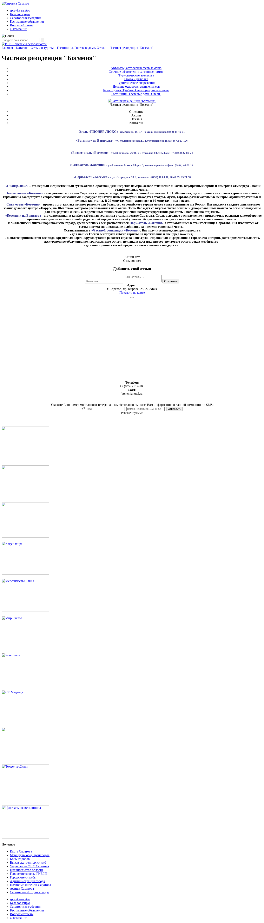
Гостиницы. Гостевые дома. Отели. (81, 47)
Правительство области (26, 870)
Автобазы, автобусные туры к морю (136, 68)
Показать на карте (132, 292)
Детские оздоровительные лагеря (136, 86)
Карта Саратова (21, 851)
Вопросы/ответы (21, 25)
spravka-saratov (20, 10)
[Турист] (25, 497)
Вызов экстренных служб (28, 862)
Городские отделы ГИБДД (28, 873)
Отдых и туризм (42, 47)
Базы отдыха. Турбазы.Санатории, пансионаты (136, 90)
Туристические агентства (136, 75)
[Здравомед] (25, 536)
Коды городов (20, 859)
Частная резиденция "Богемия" (132, 47)
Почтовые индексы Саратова (30, 885)
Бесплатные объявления (27, 21)
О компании (18, 29)
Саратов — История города (29, 892)
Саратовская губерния (25, 18)
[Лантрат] (25, 759)
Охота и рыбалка (136, 79)
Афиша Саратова (22, 888)
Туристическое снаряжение (136, 83)
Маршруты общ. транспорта (30, 855)
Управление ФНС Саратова (29, 866)
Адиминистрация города (27, 881)
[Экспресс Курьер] (25, 460)
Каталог (21, 47)
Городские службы (23, 877)
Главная (7, 47)
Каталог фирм (20, 14)
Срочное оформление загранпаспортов (136, 71)
